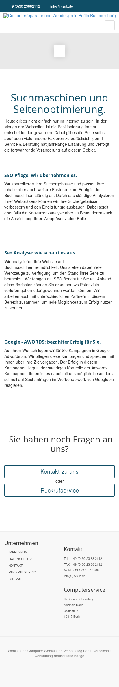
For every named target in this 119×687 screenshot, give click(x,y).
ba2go (79, 655)
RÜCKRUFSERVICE (23, 572)
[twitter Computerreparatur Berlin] (112, 5)
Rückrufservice (59, 490)
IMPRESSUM (18, 552)
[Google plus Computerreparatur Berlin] (108, 5)
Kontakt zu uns (59, 471)
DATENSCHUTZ (20, 559)
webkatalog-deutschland (54, 655)
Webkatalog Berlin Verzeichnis (87, 650)
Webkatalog (17, 650)
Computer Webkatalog (45, 650)
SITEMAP (15, 579)
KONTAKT (16, 565)
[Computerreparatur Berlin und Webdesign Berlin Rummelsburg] (59, 15)
